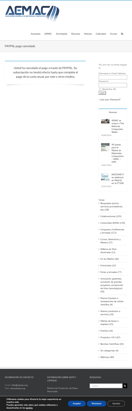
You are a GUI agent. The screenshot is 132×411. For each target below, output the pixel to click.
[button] (122, 33)
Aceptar (77, 403)
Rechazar (96, 403)
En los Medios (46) (109, 258)
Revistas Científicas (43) (112, 343)
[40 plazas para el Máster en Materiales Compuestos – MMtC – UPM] (105, 144)
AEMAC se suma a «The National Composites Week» (118, 126)
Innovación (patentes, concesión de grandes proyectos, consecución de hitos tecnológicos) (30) (111, 285)
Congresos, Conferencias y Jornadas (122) (112, 231)
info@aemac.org (19, 385)
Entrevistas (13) (108, 265)
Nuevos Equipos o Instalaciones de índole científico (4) (111, 301)
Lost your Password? (110, 99)
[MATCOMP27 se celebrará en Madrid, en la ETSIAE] (105, 174)
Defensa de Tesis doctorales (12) (108, 251)
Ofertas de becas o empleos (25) (109, 323)
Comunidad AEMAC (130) (112, 222)
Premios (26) (106, 330)
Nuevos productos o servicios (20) (110, 313)
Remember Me (109, 89)
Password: (103, 81)
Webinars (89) (107, 357)
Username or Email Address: (112, 73)
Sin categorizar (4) (109, 350)
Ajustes (116, 403)
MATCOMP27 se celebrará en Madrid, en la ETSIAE (118, 179)
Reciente (113, 112)
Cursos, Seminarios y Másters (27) (110, 241)
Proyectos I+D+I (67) (110, 337)
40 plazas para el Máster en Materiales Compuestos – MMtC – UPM (118, 153)
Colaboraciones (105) (110, 216)
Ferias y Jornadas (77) (111, 272)
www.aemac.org (17, 388)
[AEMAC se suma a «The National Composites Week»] (105, 120)
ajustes (29, 407)
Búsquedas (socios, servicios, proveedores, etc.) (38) (111, 206)
